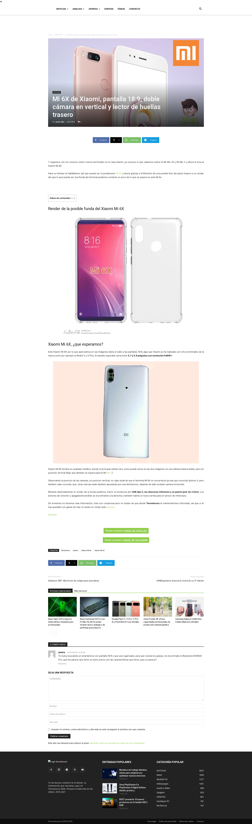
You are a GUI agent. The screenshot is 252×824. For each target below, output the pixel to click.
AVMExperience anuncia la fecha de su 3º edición (180, 580)
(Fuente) (52, 514)
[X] (75, 770)
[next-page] (54, 633)
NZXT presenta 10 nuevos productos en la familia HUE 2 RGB (133, 802)
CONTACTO (134, 8)
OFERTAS (93, 8)
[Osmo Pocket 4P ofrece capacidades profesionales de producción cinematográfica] (158, 607)
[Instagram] (59, 770)
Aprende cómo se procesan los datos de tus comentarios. (117, 743)
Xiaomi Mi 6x (86, 550)
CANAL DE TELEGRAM (135, 540)
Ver (72, 198)
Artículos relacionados (60, 591)
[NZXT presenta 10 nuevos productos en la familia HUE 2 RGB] (109, 803)
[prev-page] (50, 633)
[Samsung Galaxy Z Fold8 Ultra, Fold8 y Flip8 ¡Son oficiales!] (189, 607)
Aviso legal (151, 821)
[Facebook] (51, 770)
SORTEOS (108, 8)
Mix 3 (109, 472)
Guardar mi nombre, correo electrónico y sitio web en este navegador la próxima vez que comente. (98, 729)
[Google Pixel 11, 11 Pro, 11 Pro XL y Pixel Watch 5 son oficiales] (126, 607)
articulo (110, 507)
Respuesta (62, 664)
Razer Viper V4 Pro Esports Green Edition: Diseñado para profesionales (60, 622)
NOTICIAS (61, 8)
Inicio (50, 35)
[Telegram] (67, 770)
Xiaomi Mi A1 (99, 550)
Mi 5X (119, 173)
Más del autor (80, 591)
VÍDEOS (121, 8)
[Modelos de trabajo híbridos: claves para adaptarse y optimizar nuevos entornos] (109, 773)
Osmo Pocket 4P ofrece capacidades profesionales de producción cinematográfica (157, 622)
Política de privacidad (167, 821)
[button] (200, 9)
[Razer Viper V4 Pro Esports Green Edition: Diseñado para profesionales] (62, 607)
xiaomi (75, 550)
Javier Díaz (60, 122)
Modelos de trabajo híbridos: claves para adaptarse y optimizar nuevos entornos (133, 773)
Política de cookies (186, 821)
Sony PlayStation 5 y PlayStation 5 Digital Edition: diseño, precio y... (132, 787)
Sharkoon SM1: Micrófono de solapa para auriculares (73, 580)
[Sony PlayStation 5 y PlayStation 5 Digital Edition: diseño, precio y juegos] (109, 788)
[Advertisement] (126, 24)
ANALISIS (77, 8)
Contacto (200, 821)
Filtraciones (65, 550)
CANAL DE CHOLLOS (135, 530)
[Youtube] (82, 770)
